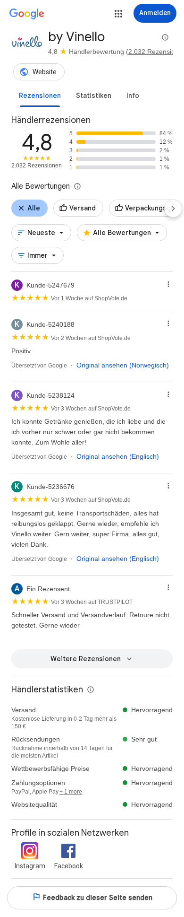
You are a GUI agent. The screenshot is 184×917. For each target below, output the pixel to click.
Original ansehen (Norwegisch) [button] (122, 365)
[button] (118, 13)
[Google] (26, 14)
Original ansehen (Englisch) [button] (117, 456)
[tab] (39, 95)
